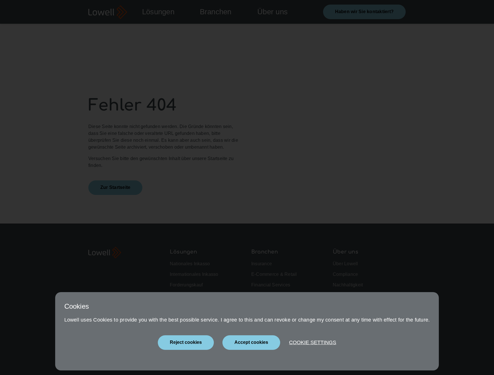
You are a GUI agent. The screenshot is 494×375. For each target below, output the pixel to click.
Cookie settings (312, 342)
